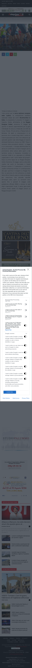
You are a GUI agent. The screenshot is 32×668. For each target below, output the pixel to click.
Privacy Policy (25, 398)
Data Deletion (6, 398)
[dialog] (16, 334)
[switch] (25, 304)
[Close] (28, 270)
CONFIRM (10, 392)
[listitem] (16, 300)
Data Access (16, 398)
